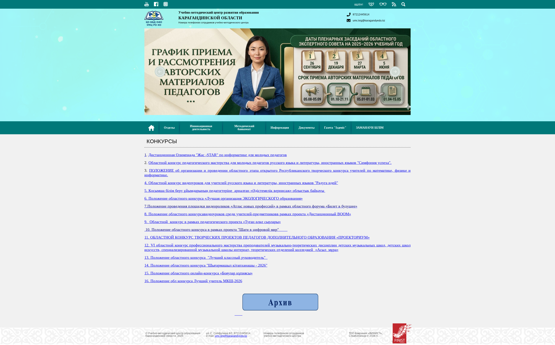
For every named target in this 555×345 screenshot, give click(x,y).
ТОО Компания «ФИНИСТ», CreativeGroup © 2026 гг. (365, 334)
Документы (307, 127)
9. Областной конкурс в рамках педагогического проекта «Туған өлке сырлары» (212, 222)
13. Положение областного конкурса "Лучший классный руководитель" (206, 257)
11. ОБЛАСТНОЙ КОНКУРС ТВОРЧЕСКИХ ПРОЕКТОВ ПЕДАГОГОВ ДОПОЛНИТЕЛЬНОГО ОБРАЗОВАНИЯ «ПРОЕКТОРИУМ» (257, 237)
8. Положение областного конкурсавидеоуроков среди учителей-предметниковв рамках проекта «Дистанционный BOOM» (247, 214)
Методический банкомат (244, 128)
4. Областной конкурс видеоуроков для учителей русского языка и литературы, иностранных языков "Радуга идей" (241, 183)
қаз (356, 4)
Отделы (169, 127)
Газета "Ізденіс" (335, 127)
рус (361, 4)
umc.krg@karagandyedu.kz (369, 20)
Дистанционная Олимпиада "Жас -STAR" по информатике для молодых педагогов (218, 155)
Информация (280, 127)
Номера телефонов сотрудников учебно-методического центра (213, 22)
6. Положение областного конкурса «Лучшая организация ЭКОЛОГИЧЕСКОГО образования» (223, 198)
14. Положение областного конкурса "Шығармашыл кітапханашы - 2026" (205, 265)
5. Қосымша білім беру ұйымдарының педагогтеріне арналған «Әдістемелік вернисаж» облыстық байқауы (234, 190)
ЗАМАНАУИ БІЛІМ (370, 127)
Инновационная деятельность (201, 128)
